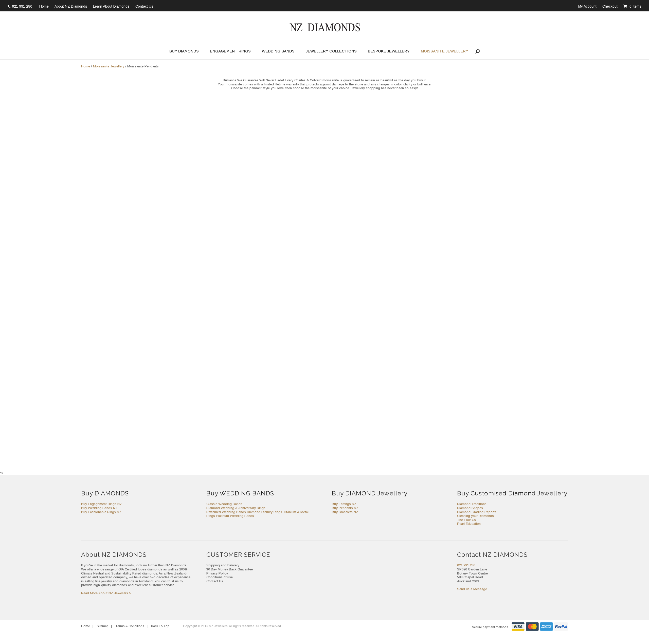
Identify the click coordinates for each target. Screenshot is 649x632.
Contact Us (144, 6)
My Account (587, 6)
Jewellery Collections (331, 51)
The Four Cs (466, 520)
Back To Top (160, 626)
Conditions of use (219, 577)
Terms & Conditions (129, 626)
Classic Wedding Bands (224, 504)
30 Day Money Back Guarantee (229, 569)
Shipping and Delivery (222, 565)
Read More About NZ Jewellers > (106, 593)
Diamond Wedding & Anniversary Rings (235, 508)
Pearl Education (469, 524)
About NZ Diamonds (71, 6)
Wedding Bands (278, 51)
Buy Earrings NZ (344, 504)
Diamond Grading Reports (476, 512)
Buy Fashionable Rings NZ (101, 512)
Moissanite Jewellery (444, 51)
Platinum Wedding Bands (235, 516)
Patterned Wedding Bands (226, 512)
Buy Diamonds (184, 51)
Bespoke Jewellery (389, 51)
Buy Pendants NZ (345, 508)
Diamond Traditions (471, 504)
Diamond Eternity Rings (264, 512)
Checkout (610, 6)
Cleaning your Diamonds (475, 516)
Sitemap (103, 626)
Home (44, 6)
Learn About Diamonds (111, 6)
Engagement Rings (230, 51)
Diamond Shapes (470, 508)
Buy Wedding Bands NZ (99, 508)
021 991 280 (22, 6)
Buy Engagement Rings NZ (101, 504)
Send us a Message (472, 589)
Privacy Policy (217, 573)
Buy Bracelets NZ (345, 512)
